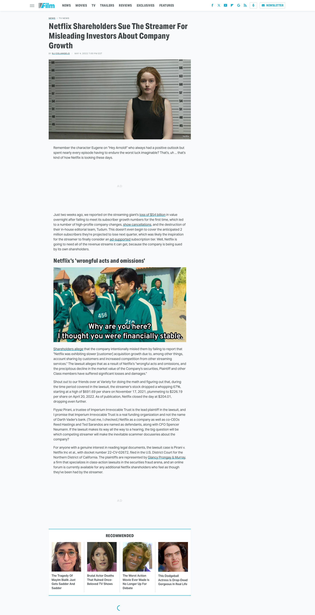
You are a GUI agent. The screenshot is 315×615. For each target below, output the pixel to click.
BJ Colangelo (61, 53)
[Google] (239, 6)
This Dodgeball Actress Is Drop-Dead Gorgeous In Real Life (173, 580)
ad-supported (120, 239)
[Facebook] (212, 6)
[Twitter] (219, 6)
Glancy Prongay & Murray (166, 457)
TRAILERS (107, 5)
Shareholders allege (68, 349)
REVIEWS (125, 5)
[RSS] (245, 6)
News (52, 18)
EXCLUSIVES (146, 5)
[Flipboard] (232, 6)
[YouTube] (225, 6)
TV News (64, 18)
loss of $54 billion (152, 215)
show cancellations (137, 224)
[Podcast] (253, 5)
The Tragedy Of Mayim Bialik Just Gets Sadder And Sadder (63, 582)
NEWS (66, 5)
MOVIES (81, 5)
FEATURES (166, 5)
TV (93, 5)
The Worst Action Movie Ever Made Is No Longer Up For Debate (136, 582)
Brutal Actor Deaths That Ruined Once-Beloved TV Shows (100, 580)
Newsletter (274, 5)
